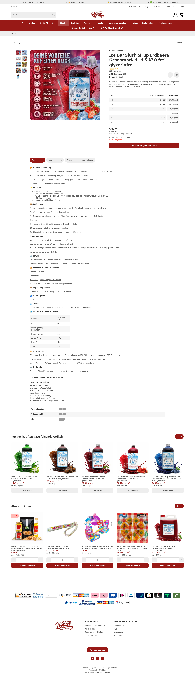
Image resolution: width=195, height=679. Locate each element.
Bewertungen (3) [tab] (55, 160)
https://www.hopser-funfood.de (52, 400)
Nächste (178, 42)
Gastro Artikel (78, 28)
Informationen (91, 622)
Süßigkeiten (147, 23)
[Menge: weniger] (13, 559)
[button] (18, 52)
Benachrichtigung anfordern (144, 145)
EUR (13, 6)
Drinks (135, 23)
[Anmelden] (175, 14)
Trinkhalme (34, 276)
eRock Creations (104, 672)
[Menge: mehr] (40, 559)
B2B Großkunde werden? (164, 6)
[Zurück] (177, 436)
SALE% (92, 28)
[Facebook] (92, 658)
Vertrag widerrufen (97, 650)
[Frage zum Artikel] (176, 75)
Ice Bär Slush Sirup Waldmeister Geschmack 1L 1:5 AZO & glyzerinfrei (25, 479)
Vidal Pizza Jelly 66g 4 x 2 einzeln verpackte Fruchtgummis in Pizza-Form (132, 548)
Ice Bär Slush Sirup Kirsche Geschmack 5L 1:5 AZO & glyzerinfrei (163, 548)
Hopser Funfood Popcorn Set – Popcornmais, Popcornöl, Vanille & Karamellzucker (26, 548)
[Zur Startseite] (97, 14)
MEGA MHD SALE (48, 23)
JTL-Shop (102, 670)
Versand (128, 133)
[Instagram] (97, 658)
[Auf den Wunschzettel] (170, 75)
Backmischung (165, 23)
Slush (62, 23)
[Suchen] (53, 15)
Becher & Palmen (37, 272)
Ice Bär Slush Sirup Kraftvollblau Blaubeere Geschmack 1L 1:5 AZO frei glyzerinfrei (166, 479)
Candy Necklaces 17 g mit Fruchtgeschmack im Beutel (58, 547)
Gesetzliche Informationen (125, 622)
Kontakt (181, 6)
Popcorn (87, 23)
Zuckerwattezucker (117, 23)
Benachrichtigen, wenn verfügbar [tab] (80, 160)
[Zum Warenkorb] (181, 14)
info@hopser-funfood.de (45, 398)
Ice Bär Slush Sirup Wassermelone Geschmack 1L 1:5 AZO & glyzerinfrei (132, 479)
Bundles (31, 23)
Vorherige (17, 42)
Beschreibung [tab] (37, 160)
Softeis (74, 23)
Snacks (100, 23)
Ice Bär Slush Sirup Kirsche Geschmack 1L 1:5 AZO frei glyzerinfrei (93, 479)
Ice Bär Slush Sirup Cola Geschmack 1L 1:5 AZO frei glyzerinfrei (62, 478)
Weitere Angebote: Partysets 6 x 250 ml (45, 280)
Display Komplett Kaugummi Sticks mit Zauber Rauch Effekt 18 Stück (97, 547)
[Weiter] (181, 436)
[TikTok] (102, 658)
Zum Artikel (27, 490)
